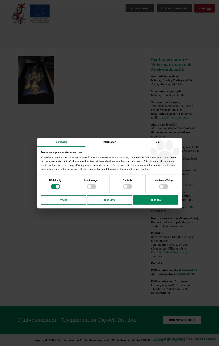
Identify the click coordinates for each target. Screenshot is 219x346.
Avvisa (63, 200)
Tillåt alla (156, 200)
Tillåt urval (109, 200)
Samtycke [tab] (61, 141)
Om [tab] (158, 141)
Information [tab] (109, 141)
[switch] (91, 186)
